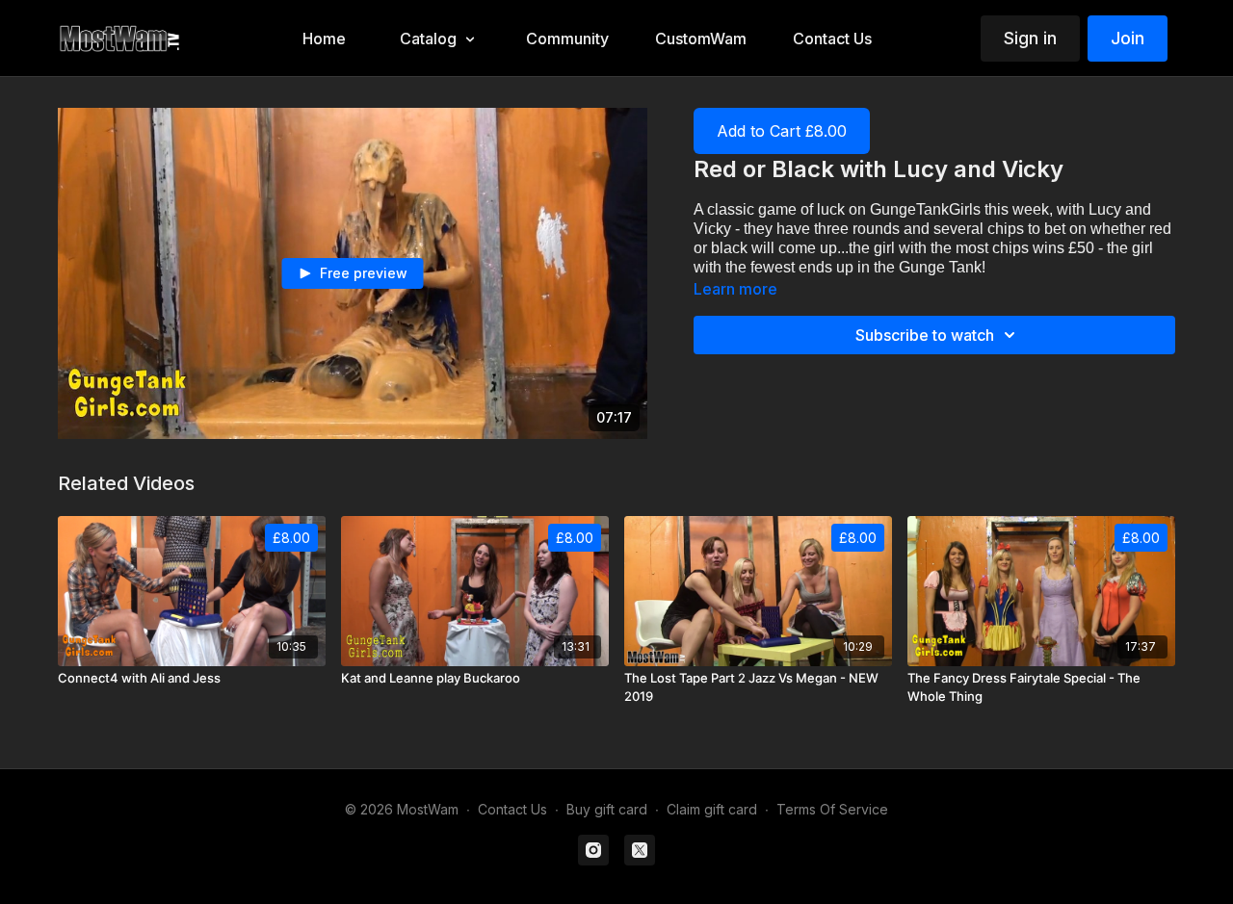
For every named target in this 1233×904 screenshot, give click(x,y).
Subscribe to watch (924, 335)
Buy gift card (606, 809)
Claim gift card (712, 809)
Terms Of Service (832, 809)
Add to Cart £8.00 (782, 131)
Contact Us (512, 809)
